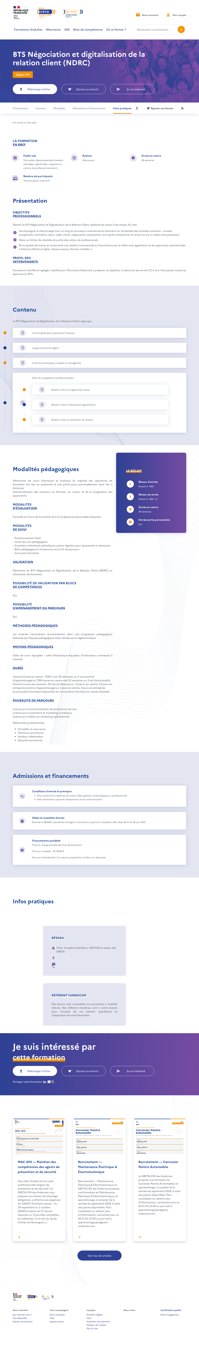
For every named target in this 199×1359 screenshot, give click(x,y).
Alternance (53, 29)
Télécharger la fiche (38, 89)
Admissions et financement (89, 108)
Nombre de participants (38, 176)
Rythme (87, 155)
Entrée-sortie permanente (154, 519)
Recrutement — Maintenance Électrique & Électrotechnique (97, 1166)
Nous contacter (150, 15)
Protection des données (98, 1321)
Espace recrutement (22, 1321)
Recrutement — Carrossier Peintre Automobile (158, 1164)
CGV (89, 1318)
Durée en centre (151, 155)
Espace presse (57, 1321)
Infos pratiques (122, 108)
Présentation (20, 108)
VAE (67, 29)
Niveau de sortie (148, 494)
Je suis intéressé (136, 89)
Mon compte (179, 15)
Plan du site (92, 1328)
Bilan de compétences (88, 29)
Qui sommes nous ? (22, 1314)
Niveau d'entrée (148, 481)
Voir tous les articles (99, 1255)
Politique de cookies (96, 1324)
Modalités (59, 108)
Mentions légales (95, 1314)
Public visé (29, 155)
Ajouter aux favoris (87, 89)
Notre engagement (169, 1314)
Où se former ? (116, 29)
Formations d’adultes (28, 29)
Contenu (41, 108)
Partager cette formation (27, 1081)
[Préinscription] (182, 108)
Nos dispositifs (20, 1318)
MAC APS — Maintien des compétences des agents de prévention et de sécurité (39, 1166)
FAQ (52, 1318)
